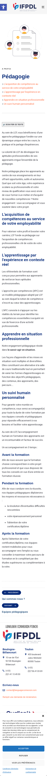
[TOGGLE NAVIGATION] (37, 7)
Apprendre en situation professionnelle (24, 99)
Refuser (23, 755)
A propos (6, 69)
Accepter (23, 748)
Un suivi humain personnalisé (19, 103)
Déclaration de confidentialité (31, 770)
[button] (3, 7)
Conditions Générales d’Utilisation (10, 770)
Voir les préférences (23, 762)
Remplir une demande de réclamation (19, 697)
